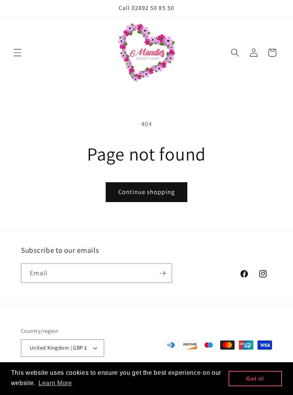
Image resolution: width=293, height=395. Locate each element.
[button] (17, 52)
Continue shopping (146, 192)
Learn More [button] (55, 383)
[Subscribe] (162, 273)
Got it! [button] (255, 379)
